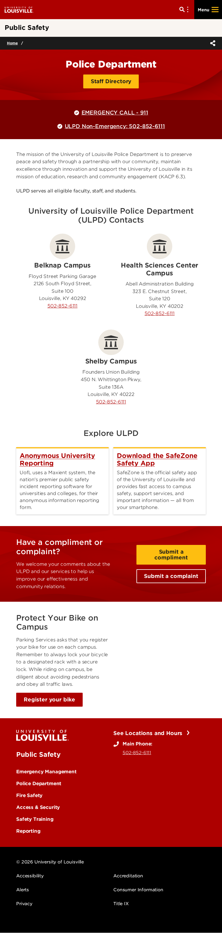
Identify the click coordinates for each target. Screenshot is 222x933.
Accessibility (30, 876)
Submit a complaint (171, 576)
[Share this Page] (211, 43)
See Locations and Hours (148, 733)
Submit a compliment (171, 555)
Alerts (22, 889)
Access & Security (38, 807)
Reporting (28, 831)
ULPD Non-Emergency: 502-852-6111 (115, 126)
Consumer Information (138, 889)
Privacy (24, 903)
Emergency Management (46, 771)
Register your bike (49, 699)
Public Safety (38, 754)
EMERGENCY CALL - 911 (115, 113)
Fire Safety (29, 795)
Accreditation (128, 876)
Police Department (38, 783)
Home (12, 43)
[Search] (185, 9)
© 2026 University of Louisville (50, 862)
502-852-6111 (62, 306)
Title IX (121, 903)
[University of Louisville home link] (19, 9)
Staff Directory (111, 81)
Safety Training (34, 819)
